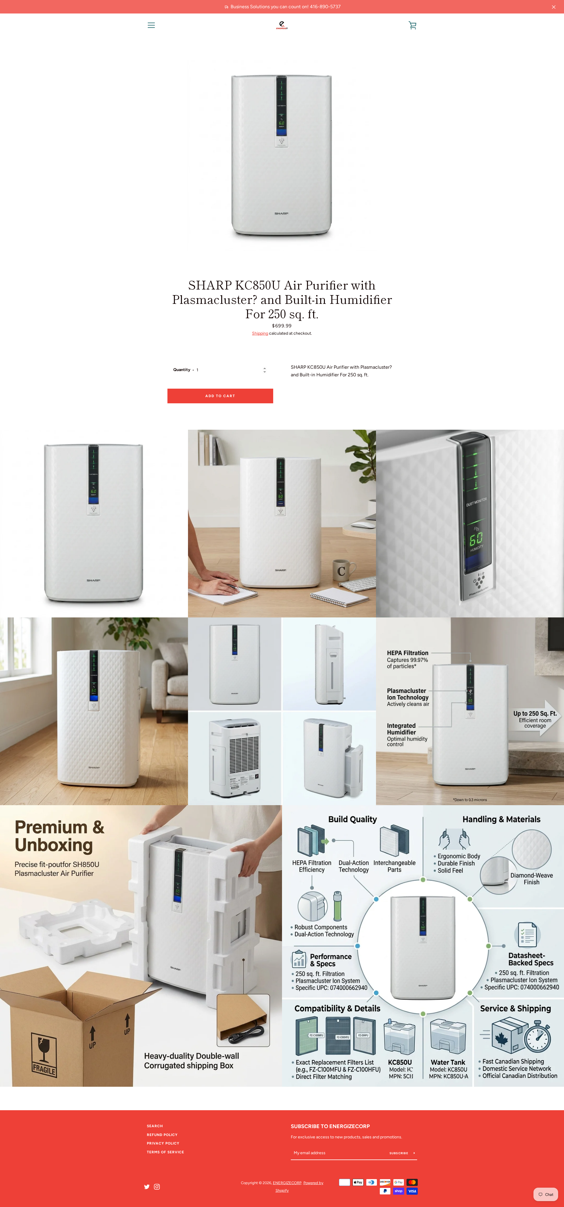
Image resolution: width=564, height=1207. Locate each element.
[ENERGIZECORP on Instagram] (157, 1186)
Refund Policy (162, 1135)
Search (155, 1126)
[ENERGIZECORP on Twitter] (147, 1186)
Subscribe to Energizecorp (330, 1126)
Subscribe (399, 1153)
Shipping (260, 333)
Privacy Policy (163, 1143)
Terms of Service (165, 1152)
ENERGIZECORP (287, 1183)
